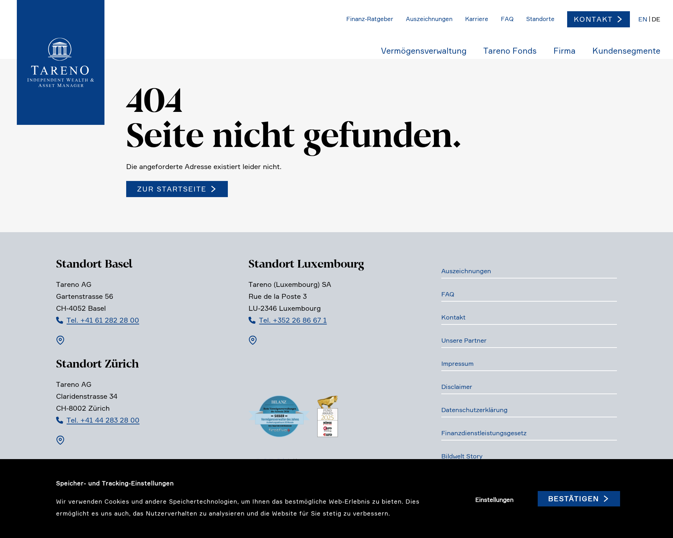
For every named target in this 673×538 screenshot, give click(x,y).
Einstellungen (494, 500)
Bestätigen (573, 499)
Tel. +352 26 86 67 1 (293, 320)
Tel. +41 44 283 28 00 (103, 420)
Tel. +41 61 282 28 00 (103, 320)
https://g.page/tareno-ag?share (60, 340)
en (642, 19)
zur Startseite (171, 189)
